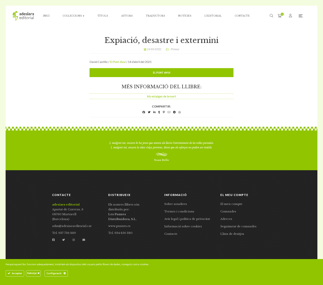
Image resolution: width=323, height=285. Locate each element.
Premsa (175, 49)
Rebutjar (32, 273)
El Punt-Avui (118, 61)
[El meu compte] (291, 15)
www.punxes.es (119, 226)
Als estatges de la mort (161, 96)
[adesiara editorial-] (23, 16)
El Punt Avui (161, 72)
